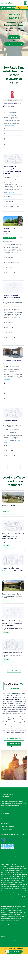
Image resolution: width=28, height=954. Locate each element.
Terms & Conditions (6, 940)
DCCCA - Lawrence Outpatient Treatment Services (11, 297)
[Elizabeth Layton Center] (13, 497)
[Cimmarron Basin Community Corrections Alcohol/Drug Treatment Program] (13, 159)
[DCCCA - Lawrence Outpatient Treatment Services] (13, 287)
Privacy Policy (15, 940)
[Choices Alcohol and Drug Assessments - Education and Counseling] (13, 612)
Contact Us (4, 816)
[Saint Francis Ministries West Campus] (13, 96)
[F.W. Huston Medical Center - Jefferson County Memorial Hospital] (13, 525)
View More (14, 467)
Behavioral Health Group (12, 360)
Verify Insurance (5, 813)
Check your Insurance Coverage (14, 44)
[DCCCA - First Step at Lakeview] (13, 221)
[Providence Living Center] (13, 585)
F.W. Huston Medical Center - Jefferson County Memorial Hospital (13, 536)
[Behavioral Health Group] (13, 352)
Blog (2, 818)
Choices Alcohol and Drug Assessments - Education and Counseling (12, 623)
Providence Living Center (12, 594)
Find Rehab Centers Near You (14, 738)
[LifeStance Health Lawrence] (13, 413)
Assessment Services (10, 568)
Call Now (14, 37)
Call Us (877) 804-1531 (14, 743)
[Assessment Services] (13, 559)
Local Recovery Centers (7, 829)
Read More (12, 125)
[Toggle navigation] (25, 3)
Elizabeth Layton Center (11, 505)
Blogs (2, 810)
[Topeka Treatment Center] (13, 644)
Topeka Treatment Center (12, 652)
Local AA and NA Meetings (7, 826)
